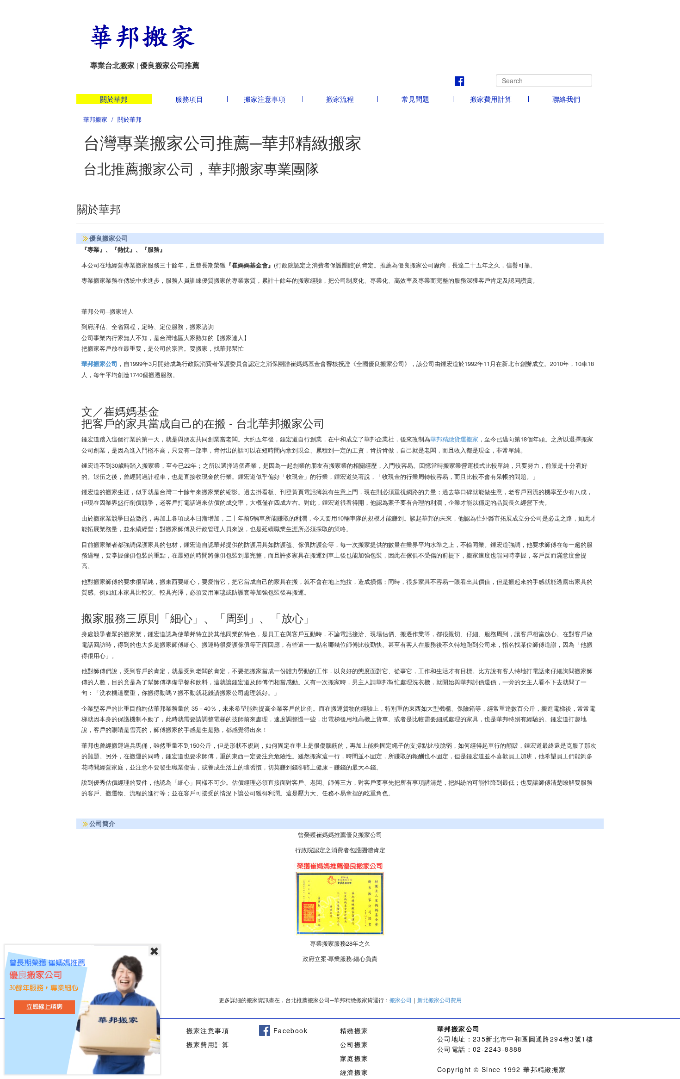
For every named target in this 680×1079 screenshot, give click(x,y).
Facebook (289, 1030)
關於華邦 (114, 99)
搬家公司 (400, 1000)
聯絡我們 (566, 99)
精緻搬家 (354, 1030)
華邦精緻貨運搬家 (454, 438)
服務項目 (189, 99)
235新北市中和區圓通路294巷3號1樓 (533, 1038)
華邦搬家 (95, 119)
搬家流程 (340, 99)
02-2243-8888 (497, 1049)
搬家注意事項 (264, 99)
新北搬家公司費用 (439, 1000)
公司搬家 (354, 1044)
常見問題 (415, 99)
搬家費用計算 (491, 99)
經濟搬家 (354, 1072)
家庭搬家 (354, 1058)
